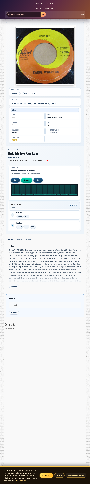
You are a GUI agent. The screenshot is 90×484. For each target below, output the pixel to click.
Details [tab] (10, 239)
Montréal (15, 160)
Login (82, 14)
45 (13, 125)
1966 (13, 117)
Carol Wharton (15, 157)
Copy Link (33, 93)
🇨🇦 (47, 160)
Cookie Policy (21, 480)
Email (25, 93)
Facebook (14, 93)
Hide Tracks (73, 205)
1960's (21, 103)
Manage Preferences (76, 475)
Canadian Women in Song (41, 103)
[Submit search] (43, 14)
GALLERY (39, 8)
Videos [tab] (28, 239)
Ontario (14, 103)
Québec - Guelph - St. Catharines (29, 160)
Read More (14, 286)
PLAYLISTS (49, 3)
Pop (53, 103)
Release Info (45, 110)
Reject (59, 475)
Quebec (29, 103)
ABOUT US (49, 8)
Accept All (46, 475)
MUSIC (38, 3)
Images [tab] (19, 239)
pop (48, 125)
